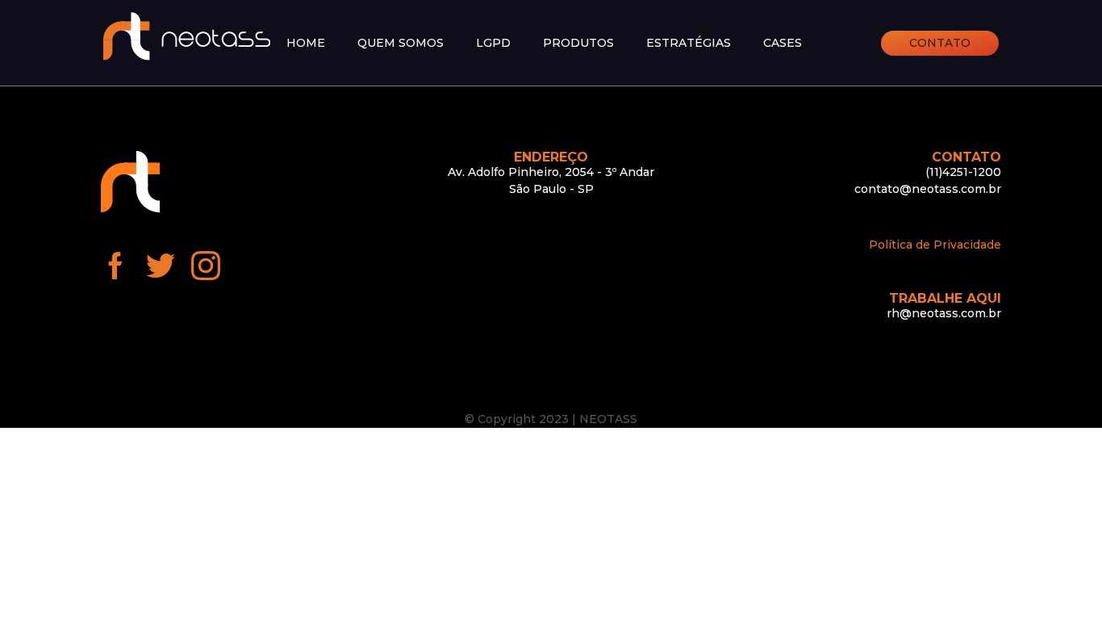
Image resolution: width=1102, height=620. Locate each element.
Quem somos (400, 43)
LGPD (493, 43)
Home (305, 43)
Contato (940, 43)
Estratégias (688, 43)
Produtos (578, 43)
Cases (782, 43)
